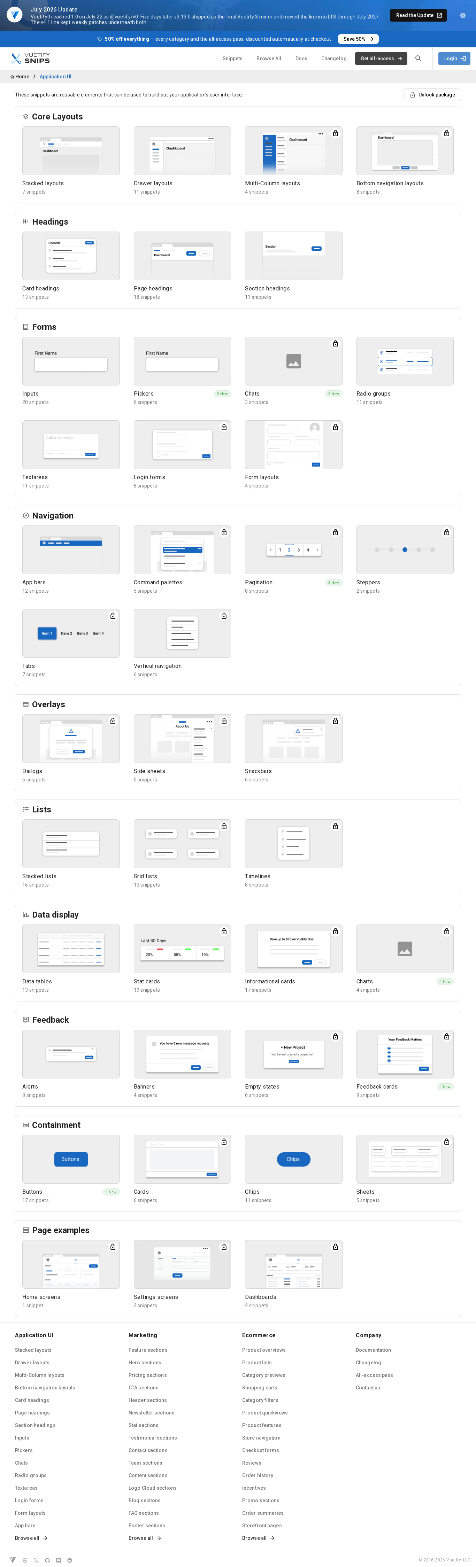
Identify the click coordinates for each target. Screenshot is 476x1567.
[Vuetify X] (36, 1560)
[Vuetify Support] (25, 1560)
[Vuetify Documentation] (12, 1560)
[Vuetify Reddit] (69, 1560)
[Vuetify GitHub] (47, 1560)
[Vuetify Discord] (58, 1560)
